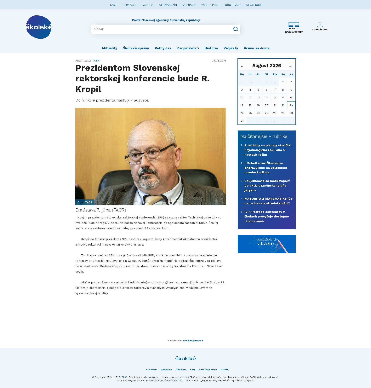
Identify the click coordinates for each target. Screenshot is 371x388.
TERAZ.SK (129, 4)
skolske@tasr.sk (193, 340)
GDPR (224, 369)
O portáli (151, 369)
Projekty (231, 48)
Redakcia (166, 369)
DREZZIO (177, 380)
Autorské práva (208, 369)
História (211, 48)
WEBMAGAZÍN (167, 4)
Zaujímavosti (188, 48)
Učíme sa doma (256, 48)
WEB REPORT (210, 4)
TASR (113, 4)
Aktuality (109, 48)
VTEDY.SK (189, 4)
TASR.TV (147, 4)
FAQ (192, 369)
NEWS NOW (253, 4)
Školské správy (136, 48)
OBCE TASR (232, 4)
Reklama (181, 369)
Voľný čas (163, 48)
